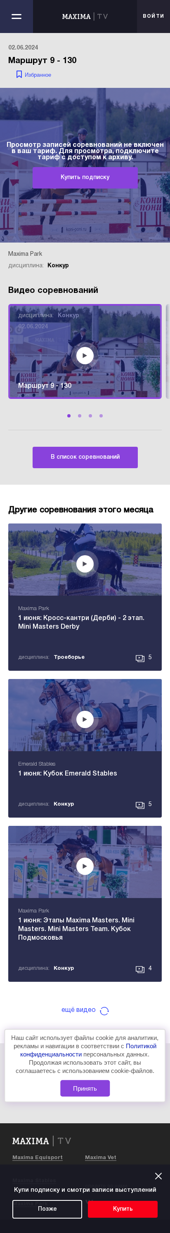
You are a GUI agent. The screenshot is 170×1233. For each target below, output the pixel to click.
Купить (123, 1209)
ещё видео (78, 1010)
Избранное (38, 75)
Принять (85, 1088)
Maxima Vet (100, 1157)
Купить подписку (85, 177)
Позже (47, 1209)
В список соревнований (85, 457)
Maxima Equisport (37, 1157)
